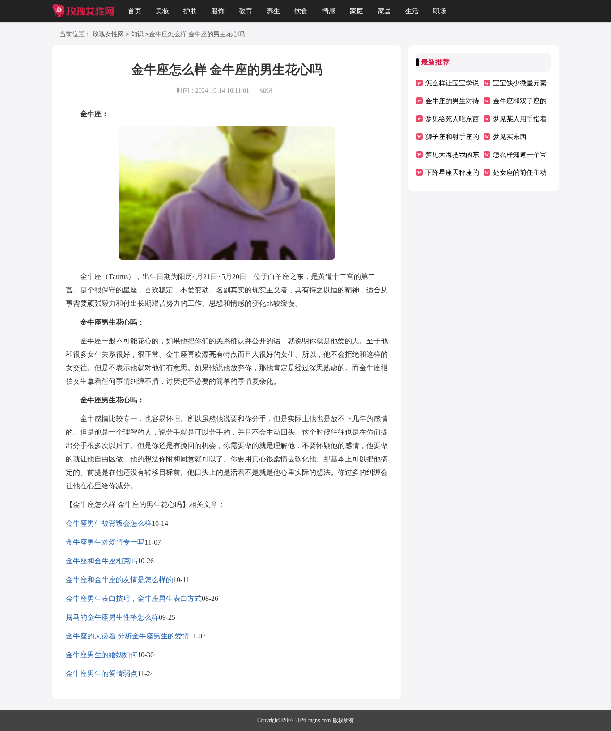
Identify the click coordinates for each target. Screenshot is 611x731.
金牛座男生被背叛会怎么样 (109, 523)
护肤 (190, 11)
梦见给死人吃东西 (452, 119)
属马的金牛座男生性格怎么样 (112, 617)
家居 (384, 11)
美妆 (162, 11)
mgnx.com (319, 720)
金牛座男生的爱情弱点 (101, 673)
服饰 (218, 11)
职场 (439, 11)
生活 (412, 11)
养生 (273, 11)
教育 (245, 11)
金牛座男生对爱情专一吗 (105, 542)
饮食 (301, 11)
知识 (137, 34)
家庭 (356, 11)
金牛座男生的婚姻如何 (101, 655)
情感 (328, 11)
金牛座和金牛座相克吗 (101, 561)
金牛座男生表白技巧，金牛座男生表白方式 (134, 598)
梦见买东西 (509, 136)
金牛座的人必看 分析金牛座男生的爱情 (127, 636)
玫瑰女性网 (108, 34)
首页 (134, 11)
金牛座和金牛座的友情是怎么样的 (119, 579)
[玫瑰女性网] (83, 11)
